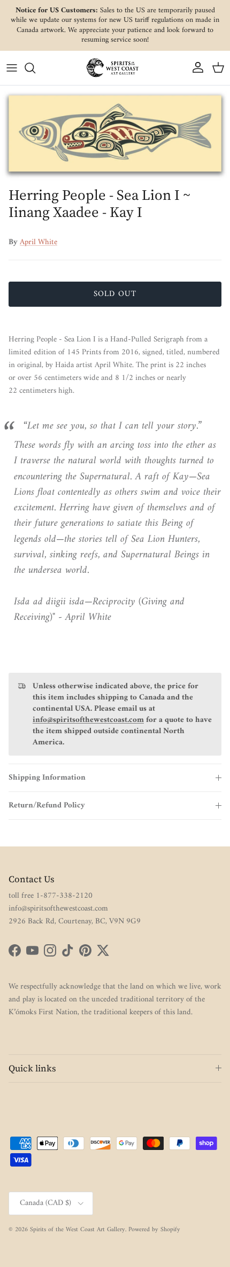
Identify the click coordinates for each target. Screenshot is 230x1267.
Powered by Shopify (154, 1229)
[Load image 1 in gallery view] (115, 133)
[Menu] (12, 68)
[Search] (35, 68)
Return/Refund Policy (47, 805)
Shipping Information (47, 778)
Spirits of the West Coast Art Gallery (77, 1229)
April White (38, 242)
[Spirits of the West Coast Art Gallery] (115, 67)
